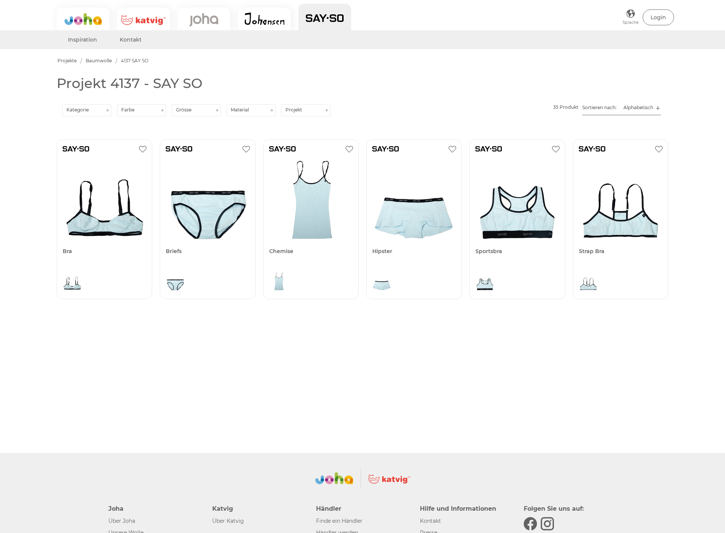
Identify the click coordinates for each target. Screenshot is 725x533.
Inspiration (82, 39)
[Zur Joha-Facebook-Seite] (530, 523)
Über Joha (121, 521)
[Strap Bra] (620, 199)
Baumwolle (99, 60)
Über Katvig (228, 521)
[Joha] (83, 19)
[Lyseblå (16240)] (72, 283)
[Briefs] (207, 199)
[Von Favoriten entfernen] (143, 149)
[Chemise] (311, 199)
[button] (658, 17)
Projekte (67, 60)
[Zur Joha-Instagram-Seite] (547, 523)
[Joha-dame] (203, 19)
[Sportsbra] (517, 199)
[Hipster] (414, 199)
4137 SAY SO (134, 60)
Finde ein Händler (339, 521)
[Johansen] (264, 19)
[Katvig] (143, 19)
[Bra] (104, 199)
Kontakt (131, 39)
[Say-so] (324, 17)
